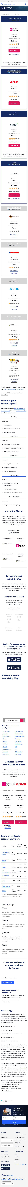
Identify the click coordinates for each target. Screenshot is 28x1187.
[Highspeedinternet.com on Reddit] (23, 1165)
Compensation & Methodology (7, 1179)
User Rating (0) (14, 234)
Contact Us (17, 1159)
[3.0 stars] (8, 817)
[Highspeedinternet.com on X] (18, 1165)
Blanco (4, 739)
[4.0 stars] (10, 817)
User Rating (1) (14, 307)
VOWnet (14, 352)
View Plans (13, 50)
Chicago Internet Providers (20, 1137)
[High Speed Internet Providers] (8, 4)
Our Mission (17, 1156)
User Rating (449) (14, 142)
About (16, 1154)
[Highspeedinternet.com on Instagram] (20, 1165)
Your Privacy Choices (7, 1180)
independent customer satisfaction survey (13, 389)
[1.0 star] (3, 817)
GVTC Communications (14, 316)
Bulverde (5, 746)
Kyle (16, 746)
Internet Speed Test (4, 1154)
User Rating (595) (13, 47)
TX (6, 1100)
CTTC (14, 280)
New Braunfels (19, 731)
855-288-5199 (16, 198)
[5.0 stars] (12, 817)
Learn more (14, 237)
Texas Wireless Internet (14, 244)
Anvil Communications (14, 207)
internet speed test (21, 410)
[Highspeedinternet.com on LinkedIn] (25, 1165)
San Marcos (6, 754)
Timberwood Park (19, 736)
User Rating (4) (14, 343)
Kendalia (5, 741)
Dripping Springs (7, 749)
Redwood (17, 739)
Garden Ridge (18, 744)
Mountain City (19, 733)
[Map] (14, 701)
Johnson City (18, 751)
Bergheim (5, 751)
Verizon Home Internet (14, 70)
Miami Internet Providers (19, 1146)
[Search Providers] (11, 1140)
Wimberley (5, 733)
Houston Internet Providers (20, 1140)
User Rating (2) (14, 270)
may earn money (5, 1)
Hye (16, 749)
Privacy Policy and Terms (18, 1179)
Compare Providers (4, 1134)
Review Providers (4, 1137)
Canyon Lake (6, 731)
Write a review (7, 982)
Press (16, 1161)
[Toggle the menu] (25, 4)
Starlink (14, 162)
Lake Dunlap (18, 741)
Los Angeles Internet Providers (21, 1134)
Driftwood (5, 744)
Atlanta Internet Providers (20, 1149)
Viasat (14, 113)
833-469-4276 (16, 54)
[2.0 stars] (6, 817)
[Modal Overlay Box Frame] (14, 1116)
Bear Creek (18, 754)
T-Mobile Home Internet (14, 18)
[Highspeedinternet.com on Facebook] (15, 1165)
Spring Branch (6, 736)
